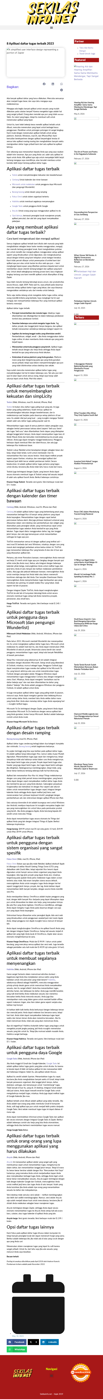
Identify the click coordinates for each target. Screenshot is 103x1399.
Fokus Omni (17, 197)
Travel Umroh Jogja (87, 54)
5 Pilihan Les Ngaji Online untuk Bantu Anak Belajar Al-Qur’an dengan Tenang (86, 562)
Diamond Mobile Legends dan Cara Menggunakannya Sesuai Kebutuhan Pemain (86, 716)
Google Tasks (17, 206)
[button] (51, 27)
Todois (14, 175)
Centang (15, 180)
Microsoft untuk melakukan (23, 184)
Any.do (15, 211)
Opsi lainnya (17, 216)
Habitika (15, 202)
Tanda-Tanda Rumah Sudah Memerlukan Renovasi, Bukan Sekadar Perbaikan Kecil (86, 667)
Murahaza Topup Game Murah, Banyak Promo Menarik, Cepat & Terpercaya (85, 767)
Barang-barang (18, 192)
